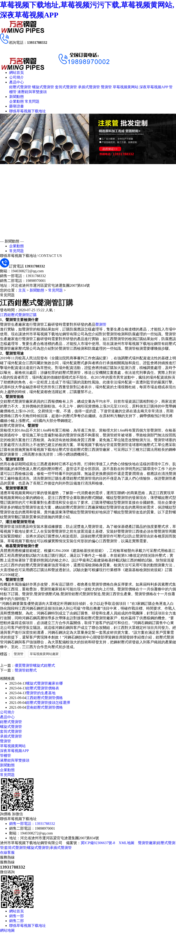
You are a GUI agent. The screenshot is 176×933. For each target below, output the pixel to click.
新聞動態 (16, 97)
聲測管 (106, 87)
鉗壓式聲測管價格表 (42, 688)
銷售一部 (16, 916)
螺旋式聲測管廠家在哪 (44, 683)
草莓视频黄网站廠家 (44, 654)
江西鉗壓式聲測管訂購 (18, 315)
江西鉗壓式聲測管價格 (44, 698)
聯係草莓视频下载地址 (27, 111)
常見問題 (32, 101)
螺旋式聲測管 (43, 87)
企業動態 (16, 101)
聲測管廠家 (147, 843)
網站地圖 (7, 930)
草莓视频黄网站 (125, 87)
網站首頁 (16, 72)
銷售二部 (16, 921)
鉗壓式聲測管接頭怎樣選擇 (48, 703)
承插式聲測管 (89, 87)
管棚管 (5, 755)
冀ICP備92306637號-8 (98, 843)
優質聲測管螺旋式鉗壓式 (35, 665)
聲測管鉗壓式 (26, 670)
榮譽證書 (16, 106)
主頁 (22, 290)
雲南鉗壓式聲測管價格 (44, 707)
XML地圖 (126, 843)
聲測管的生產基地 (40, 693)
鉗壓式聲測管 (20, 87)
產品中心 (16, 82)
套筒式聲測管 (66, 87)
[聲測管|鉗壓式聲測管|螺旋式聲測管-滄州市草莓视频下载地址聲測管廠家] (23, 32)
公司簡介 (16, 77)
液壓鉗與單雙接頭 (32, 92)
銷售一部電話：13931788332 (32, 824)
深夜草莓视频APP (153, 87)
